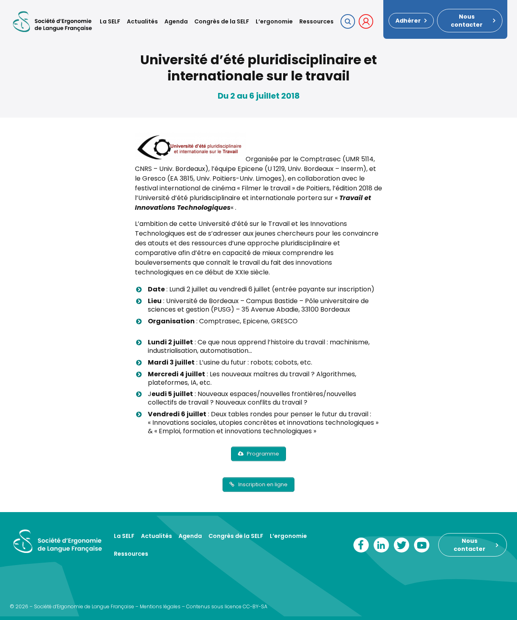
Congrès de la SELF (221, 21)
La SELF (110, 21)
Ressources (316, 21)
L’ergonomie (274, 21)
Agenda (176, 21)
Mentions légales (160, 606)
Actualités (142, 21)
